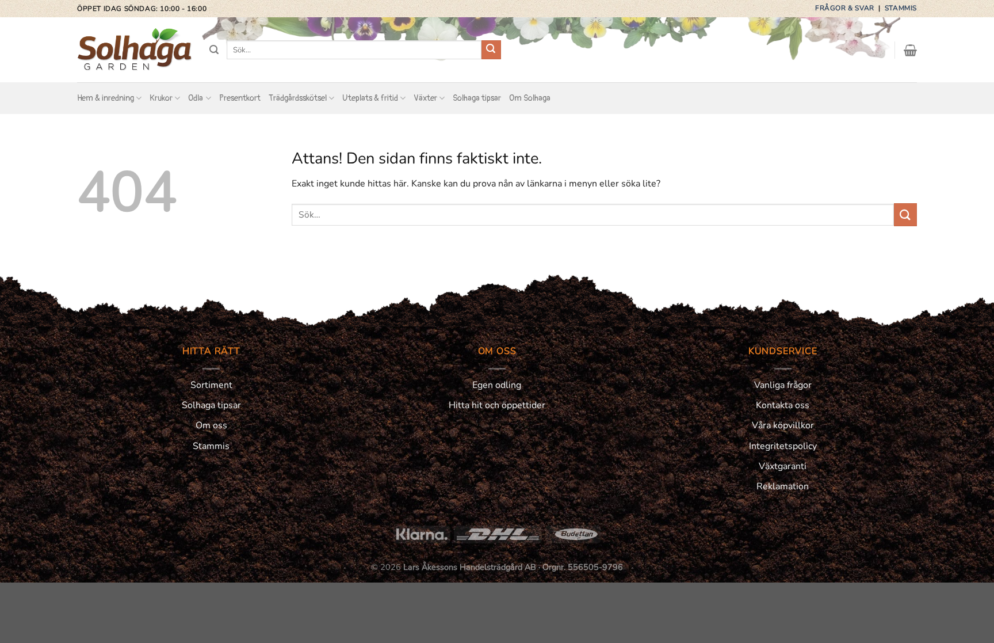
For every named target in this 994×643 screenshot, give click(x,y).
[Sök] (214, 50)
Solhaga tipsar (477, 98)
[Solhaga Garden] (134, 50)
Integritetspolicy (783, 446)
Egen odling (496, 385)
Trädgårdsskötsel (298, 98)
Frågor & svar (845, 8)
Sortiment (211, 385)
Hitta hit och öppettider (497, 405)
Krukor (161, 98)
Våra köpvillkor (783, 425)
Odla (195, 98)
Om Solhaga (529, 98)
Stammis (901, 8)
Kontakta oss (782, 405)
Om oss (211, 425)
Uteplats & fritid (370, 98)
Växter (425, 98)
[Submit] (491, 50)
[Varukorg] (910, 50)
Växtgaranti (782, 466)
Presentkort (240, 98)
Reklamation (782, 486)
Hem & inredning (105, 98)
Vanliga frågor (783, 385)
